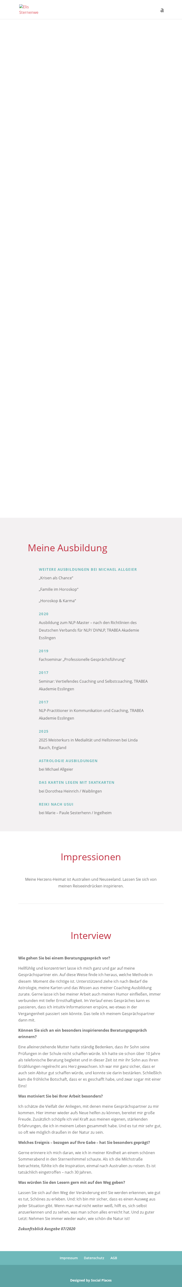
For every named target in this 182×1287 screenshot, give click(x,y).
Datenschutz (94, 1258)
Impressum (69, 1258)
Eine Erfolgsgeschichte (49, 492)
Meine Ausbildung (44, 473)
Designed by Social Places (91, 1280)
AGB (113, 1258)
